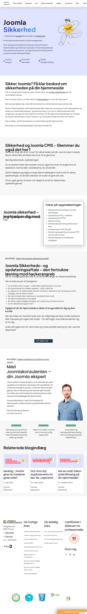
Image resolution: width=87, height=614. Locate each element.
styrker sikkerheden (57, 92)
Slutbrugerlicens (51, 543)
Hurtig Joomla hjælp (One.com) (32, 568)
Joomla (19, 36)
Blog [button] (77, 3)
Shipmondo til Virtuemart (29, 556)
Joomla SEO (28, 543)
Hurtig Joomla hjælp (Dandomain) (32, 562)
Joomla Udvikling (31, 551)
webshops (40, 36)
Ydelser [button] (58, 3)
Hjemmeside (17, 3)
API (36, 3)
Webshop (28, 3)
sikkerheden (43, 99)
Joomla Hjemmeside (32, 531)
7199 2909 (9, 533)
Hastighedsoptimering (33, 547)
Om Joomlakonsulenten (53, 531)
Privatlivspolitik (50, 535)
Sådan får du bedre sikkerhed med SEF (32, 258)
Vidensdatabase (30, 573)
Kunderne (68, 3)
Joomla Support (7, 3)
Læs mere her (42, 341)
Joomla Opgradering (32, 535)
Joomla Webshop (30, 539)
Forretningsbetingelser (53, 539)
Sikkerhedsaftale (47, 3)
